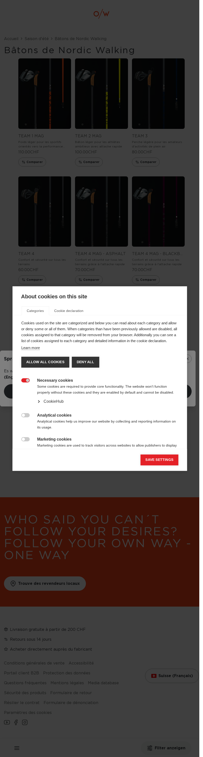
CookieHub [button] (53, 401)
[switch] (22, 379)
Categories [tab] (35, 311)
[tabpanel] (99, 395)
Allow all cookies (45, 362)
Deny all (85, 362)
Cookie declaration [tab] (68, 311)
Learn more (30, 348)
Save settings (159, 460)
